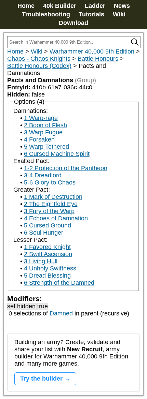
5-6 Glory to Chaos (50, 182)
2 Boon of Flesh (45, 125)
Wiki (119, 14)
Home (26, 5)
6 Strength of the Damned (59, 282)
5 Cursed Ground (47, 225)
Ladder (95, 5)
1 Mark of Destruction (53, 196)
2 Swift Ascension (48, 254)
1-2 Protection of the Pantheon (65, 168)
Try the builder (41, 378)
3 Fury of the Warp (49, 211)
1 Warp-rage (41, 118)
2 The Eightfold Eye (51, 204)
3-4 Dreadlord (43, 175)
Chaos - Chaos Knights (38, 58)
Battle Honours (98, 58)
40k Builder (59, 5)
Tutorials (91, 14)
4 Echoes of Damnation (56, 218)
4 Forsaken (39, 139)
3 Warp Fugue (43, 132)
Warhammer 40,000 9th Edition (92, 51)
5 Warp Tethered (46, 146)
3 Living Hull (40, 261)
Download (73, 22)
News (122, 5)
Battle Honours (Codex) (39, 65)
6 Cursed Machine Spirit (57, 153)
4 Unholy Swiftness (50, 268)
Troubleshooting (46, 14)
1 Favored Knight (47, 246)
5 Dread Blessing (47, 275)
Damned (61, 313)
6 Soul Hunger (43, 232)
